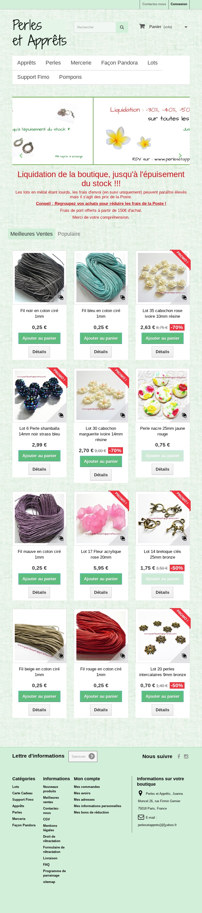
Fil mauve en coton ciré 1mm (39, 554)
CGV (46, 819)
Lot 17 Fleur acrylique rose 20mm (101, 554)
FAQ (46, 864)
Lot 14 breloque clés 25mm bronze (162, 554)
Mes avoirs (82, 793)
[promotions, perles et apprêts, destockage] (101, 131)
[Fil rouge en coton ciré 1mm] (101, 636)
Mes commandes (87, 787)
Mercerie (81, 63)
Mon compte (87, 778)
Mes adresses (84, 799)
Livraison (50, 858)
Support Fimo (33, 77)
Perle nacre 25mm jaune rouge (162, 431)
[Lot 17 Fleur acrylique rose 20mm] (101, 518)
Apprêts (26, 63)
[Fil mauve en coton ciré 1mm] (39, 518)
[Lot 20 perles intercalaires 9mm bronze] (162, 636)
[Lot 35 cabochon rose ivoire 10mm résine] (162, 277)
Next (180, 156)
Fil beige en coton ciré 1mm (39, 672)
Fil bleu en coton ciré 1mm (101, 313)
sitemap (49, 882)
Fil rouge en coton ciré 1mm (100, 672)
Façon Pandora (119, 63)
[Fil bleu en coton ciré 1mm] (101, 277)
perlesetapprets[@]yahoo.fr (157, 825)
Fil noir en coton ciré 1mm (39, 313)
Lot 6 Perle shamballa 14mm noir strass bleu (39, 431)
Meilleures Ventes (31, 234)
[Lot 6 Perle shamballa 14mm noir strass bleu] (39, 395)
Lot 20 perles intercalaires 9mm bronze (162, 672)
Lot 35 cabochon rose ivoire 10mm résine (162, 313)
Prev (21, 156)
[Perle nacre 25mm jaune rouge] (162, 395)
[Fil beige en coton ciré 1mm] (39, 636)
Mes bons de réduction (91, 812)
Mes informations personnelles (97, 806)
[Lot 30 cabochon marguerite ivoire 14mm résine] (101, 395)
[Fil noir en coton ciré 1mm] (39, 277)
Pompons (70, 77)
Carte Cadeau (22, 793)
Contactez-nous (154, 4)
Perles (53, 63)
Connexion (179, 4)
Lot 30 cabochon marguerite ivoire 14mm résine (101, 434)
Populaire (69, 234)
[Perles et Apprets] (39, 34)
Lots (153, 63)
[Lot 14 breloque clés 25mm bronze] (162, 518)
